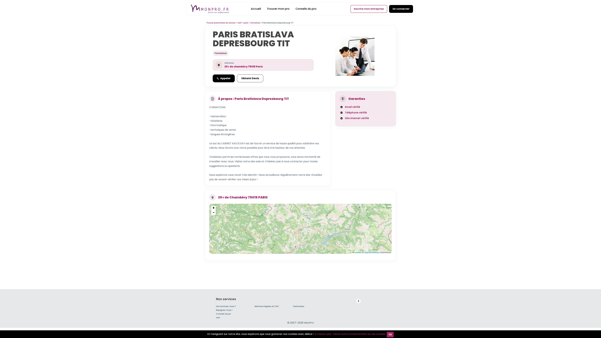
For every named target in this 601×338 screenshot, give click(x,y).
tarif (218, 317)
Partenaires (298, 306)
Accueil (256, 9)
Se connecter (401, 9)
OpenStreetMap (371, 252)
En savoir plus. (323, 334)
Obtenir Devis (250, 78)
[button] (213, 208)
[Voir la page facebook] (358, 301)
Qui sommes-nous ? (226, 306)
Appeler (225, 78)
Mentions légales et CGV (267, 306)
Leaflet (357, 252)
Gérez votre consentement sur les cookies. (359, 334)
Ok (390, 334)
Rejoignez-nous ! (224, 310)
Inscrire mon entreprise (369, 9)
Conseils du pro (305, 9)
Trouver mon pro (278, 9)
